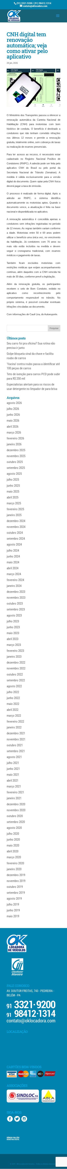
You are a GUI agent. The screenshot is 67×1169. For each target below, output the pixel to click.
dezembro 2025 (16, 450)
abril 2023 (12, 639)
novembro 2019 (16, 881)
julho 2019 (13, 904)
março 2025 (14, 503)
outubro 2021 (15, 745)
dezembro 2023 (16, 592)
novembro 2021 (16, 739)
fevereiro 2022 (15, 721)
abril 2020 (12, 851)
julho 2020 (13, 834)
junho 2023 (13, 627)
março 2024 (14, 574)
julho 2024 (13, 550)
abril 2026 (12, 426)
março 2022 (14, 715)
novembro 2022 (16, 668)
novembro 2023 (16, 597)
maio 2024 (13, 562)
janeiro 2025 (14, 515)
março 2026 (14, 432)
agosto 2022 (14, 686)
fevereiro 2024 (15, 580)
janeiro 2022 (14, 727)
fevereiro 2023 (15, 651)
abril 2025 (12, 497)
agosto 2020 (14, 828)
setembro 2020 (16, 822)
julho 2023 (13, 621)
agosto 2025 (14, 474)
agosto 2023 (14, 615)
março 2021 (14, 786)
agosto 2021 (14, 757)
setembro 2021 (16, 751)
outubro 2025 (15, 462)
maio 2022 (13, 704)
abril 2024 (12, 568)
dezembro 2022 (16, 662)
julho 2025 (13, 479)
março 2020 (14, 857)
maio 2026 (13, 420)
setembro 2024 (16, 538)
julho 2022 (13, 692)
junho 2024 (13, 556)
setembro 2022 (16, 680)
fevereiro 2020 (15, 863)
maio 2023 (13, 633)
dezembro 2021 (16, 733)
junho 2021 (13, 769)
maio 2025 (13, 491)
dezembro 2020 (16, 804)
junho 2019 (13, 910)
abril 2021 (12, 780)
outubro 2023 (15, 603)
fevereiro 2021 (15, 792)
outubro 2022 (15, 674)
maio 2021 (13, 774)
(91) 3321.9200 (24, 3)
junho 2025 (13, 485)
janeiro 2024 (14, 586)
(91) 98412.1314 (42, 3)
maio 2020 (13, 845)
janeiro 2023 (14, 656)
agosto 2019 (14, 898)
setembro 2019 (16, 893)
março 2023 (14, 645)
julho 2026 (13, 409)
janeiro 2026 (14, 444)
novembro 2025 (16, 456)
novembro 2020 (16, 810)
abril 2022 (12, 710)
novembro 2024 (16, 527)
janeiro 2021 (14, 798)
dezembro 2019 (16, 875)
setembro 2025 (16, 468)
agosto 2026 (14, 403)
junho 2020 (13, 839)
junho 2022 (13, 698)
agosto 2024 (14, 544)
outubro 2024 (15, 533)
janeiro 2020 (14, 869)
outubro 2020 (15, 816)
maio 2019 (13, 916)
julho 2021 (13, 763)
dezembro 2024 (16, 521)
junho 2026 (13, 415)
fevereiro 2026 (15, 438)
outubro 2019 (15, 887)
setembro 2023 (16, 609)
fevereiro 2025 (15, 509)
